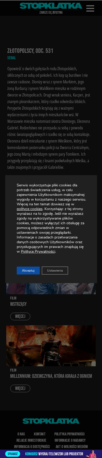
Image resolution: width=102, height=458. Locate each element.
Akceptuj (28, 270)
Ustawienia (55, 270)
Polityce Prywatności (38, 251)
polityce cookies (30, 208)
